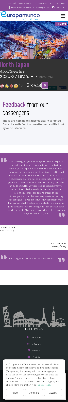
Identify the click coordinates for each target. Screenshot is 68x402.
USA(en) (59, 7)
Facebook (36, 337)
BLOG (52, 3)
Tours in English (39, 7)
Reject (15, 392)
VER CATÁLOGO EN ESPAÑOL (19, 3)
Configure (34, 392)
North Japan (14, 64)
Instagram (36, 344)
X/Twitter (36, 350)
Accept (53, 392)
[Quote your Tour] (44, 85)
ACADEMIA (61, 3)
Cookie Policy (44, 384)
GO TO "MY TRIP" (40, 3)
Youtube (36, 357)
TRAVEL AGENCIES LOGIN (20, 7)
